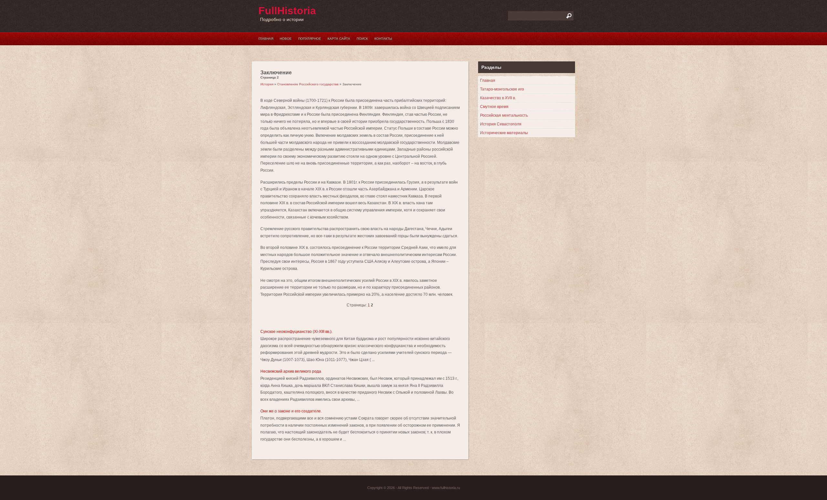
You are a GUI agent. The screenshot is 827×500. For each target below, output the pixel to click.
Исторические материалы (504, 133)
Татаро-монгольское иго (502, 89)
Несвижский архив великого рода (290, 371)
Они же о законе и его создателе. (291, 411)
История (266, 84)
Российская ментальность (504, 115)
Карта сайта (339, 38)
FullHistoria (287, 10)
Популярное (309, 38)
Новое (286, 38)
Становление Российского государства (308, 84)
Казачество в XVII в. (498, 98)
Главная (265, 38)
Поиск (362, 38)
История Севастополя (500, 124)
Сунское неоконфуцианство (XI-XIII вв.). (296, 331)
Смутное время (494, 106)
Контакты (383, 38)
